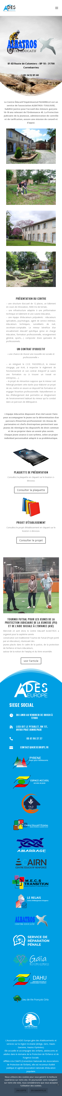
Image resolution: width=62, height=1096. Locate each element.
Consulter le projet (31, 540)
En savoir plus (38, 1090)
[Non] (58, 1084)
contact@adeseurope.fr (34, 747)
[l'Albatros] (31, 163)
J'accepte (21, 1090)
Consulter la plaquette (31, 490)
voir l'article (31, 661)
